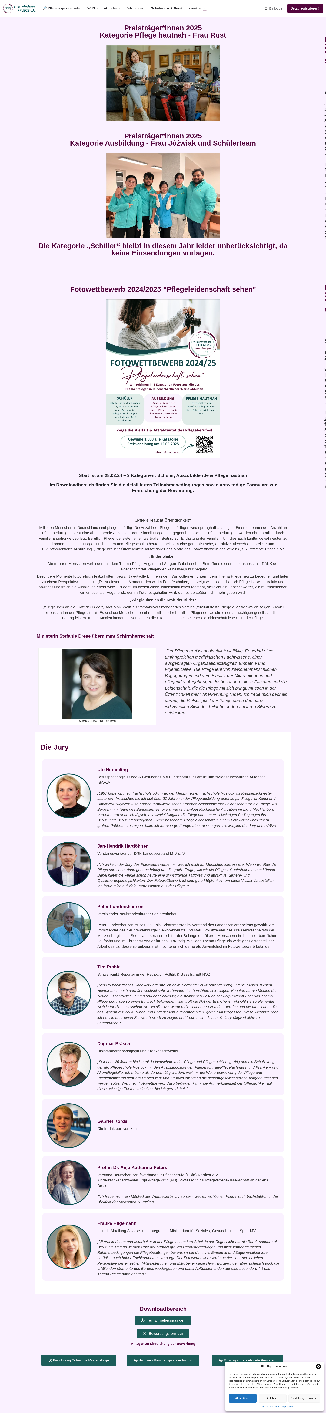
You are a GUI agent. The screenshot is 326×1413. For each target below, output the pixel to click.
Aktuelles (111, 8)
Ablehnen (272, 1398)
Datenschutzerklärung (269, 1406)
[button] (318, 1366)
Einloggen (276, 8)
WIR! (91, 8)
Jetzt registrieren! (305, 8)
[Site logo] (20, 8)
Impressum (287, 1406)
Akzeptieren (242, 1398)
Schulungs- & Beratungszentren (177, 8)
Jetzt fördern (135, 8)
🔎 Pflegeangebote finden (62, 8)
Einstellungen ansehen (304, 1398)
